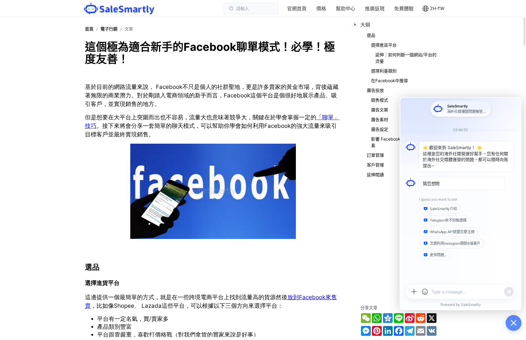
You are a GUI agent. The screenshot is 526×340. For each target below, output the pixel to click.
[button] (433, 8)
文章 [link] (128, 29)
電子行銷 (108, 28)
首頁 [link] (89, 29)
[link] (108, 29)
